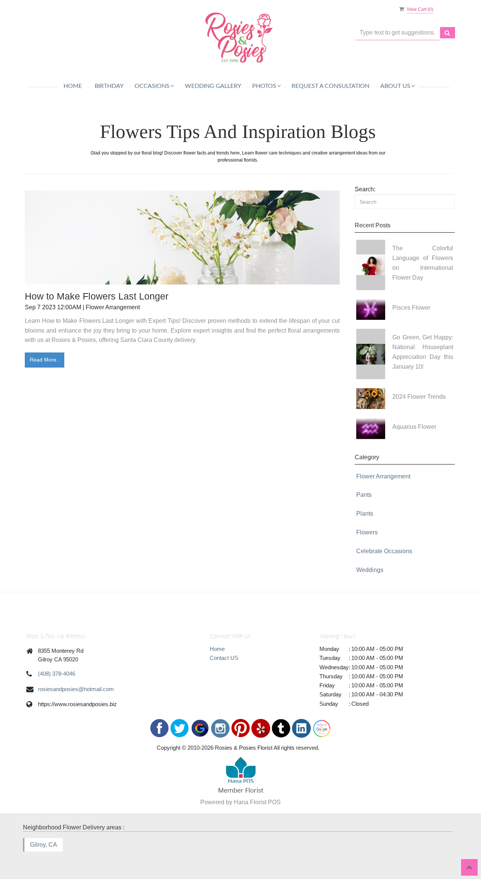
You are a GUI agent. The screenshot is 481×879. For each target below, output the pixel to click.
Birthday (109, 86)
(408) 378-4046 (56, 673)
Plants (364, 513)
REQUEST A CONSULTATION (330, 86)
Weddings (369, 570)
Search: (365, 189)
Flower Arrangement (383, 476)
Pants (364, 495)
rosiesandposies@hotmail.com (76, 689)
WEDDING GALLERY (213, 86)
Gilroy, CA (43, 844)
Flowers (367, 532)
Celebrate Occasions (384, 551)
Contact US (224, 658)
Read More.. (44, 360)
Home (73, 86)
